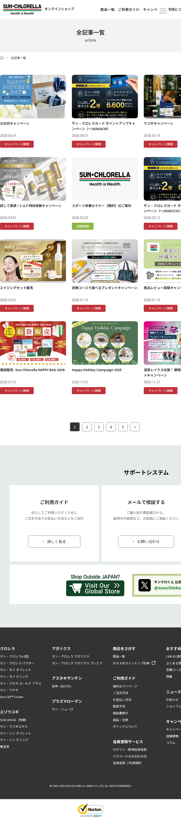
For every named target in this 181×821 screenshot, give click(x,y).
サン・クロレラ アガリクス (70, 656)
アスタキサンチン (67, 678)
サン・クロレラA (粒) (14, 656)
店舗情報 (172, 736)
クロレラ (7, 648)
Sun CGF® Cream (11, 696)
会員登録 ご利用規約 (127, 763)
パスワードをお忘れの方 (130, 756)
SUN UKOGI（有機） (14, 720)
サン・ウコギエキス (14, 726)
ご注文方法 (120, 692)
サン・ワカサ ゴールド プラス (20, 683)
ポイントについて (125, 726)
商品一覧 (107, 9)
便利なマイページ (125, 686)
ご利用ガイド (128, 9)
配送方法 (119, 706)
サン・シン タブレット (15, 733)
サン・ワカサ (9, 690)
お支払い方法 (122, 699)
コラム (170, 742)
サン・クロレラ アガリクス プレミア (77, 663)
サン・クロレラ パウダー (17, 663)
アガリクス (61, 648)
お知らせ (172, 699)
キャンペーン (153, 9)
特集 (169, 676)
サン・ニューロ (62, 709)
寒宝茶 (4, 746)
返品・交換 (120, 720)
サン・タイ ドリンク (14, 676)
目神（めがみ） (62, 686)
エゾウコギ (9, 711)
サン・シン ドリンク (14, 740)
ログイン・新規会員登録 (130, 749)
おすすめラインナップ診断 (131, 663)
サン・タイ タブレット (15, 669)
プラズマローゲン (67, 701)
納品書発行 (120, 713)
